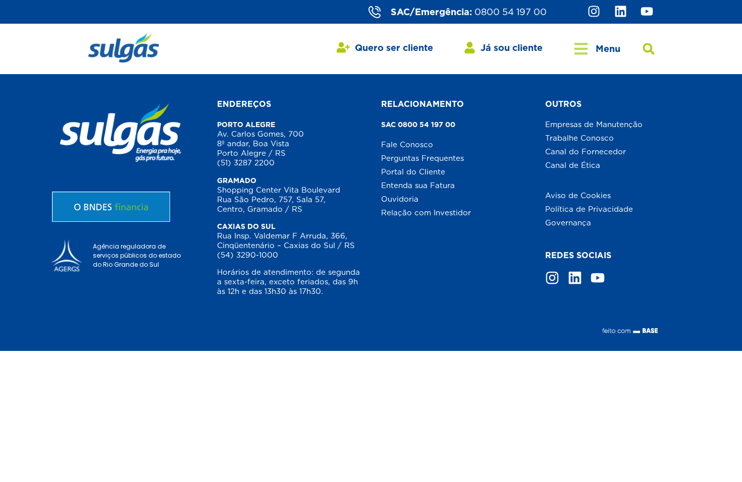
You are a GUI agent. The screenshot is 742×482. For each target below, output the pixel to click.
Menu (608, 48)
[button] (649, 49)
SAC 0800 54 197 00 (418, 124)
